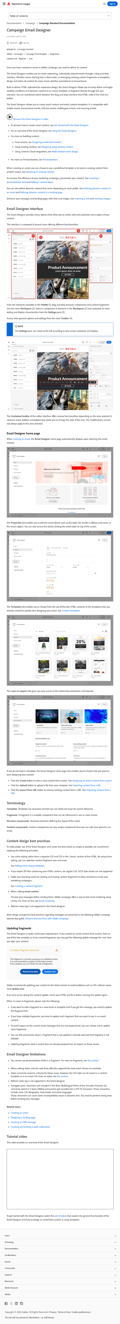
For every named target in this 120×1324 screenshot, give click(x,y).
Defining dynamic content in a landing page (41, 192)
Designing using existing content (57, 146)
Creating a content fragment (28, 886)
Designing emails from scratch (46, 142)
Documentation (14, 23)
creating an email (21, 438)
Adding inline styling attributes (29, 865)
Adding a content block (42, 182)
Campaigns (18, 54)
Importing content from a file (87, 785)
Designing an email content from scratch (92, 780)
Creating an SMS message (23, 1122)
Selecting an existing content (40, 171)
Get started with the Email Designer (71, 125)
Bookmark (13, 43)
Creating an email (19, 1112)
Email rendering (46, 900)
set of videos (61, 1215)
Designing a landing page (23, 1117)
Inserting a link (82, 198)
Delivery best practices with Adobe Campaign (47, 918)
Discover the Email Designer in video (30, 119)
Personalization (50, 159)
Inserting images (102, 198)
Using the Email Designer (64, 130)
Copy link (26, 43)
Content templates (71, 610)
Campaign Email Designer (36, 54)
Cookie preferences (81, 1312)
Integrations (54, 54)
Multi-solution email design (65, 151)
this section (93, 1060)
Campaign (30, 23)
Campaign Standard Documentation (57, 23)
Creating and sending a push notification (30, 1126)
